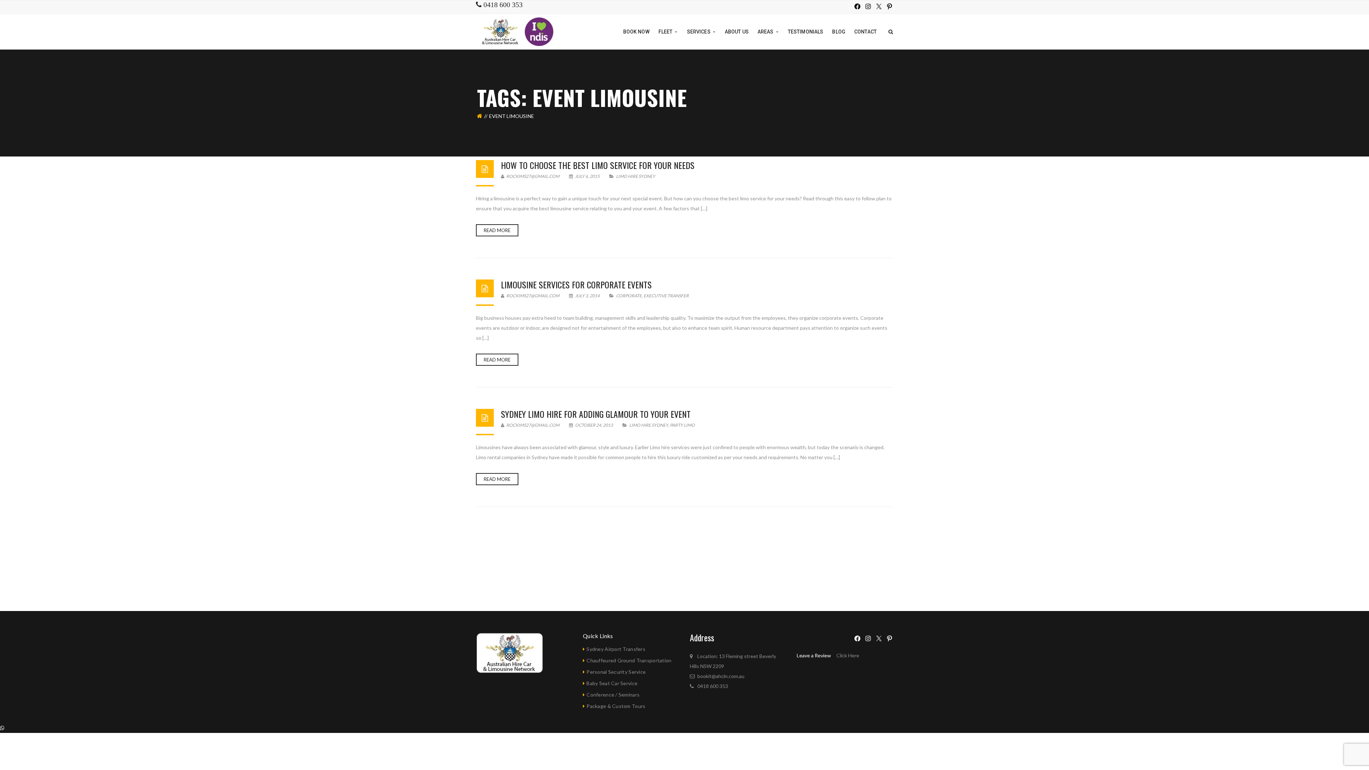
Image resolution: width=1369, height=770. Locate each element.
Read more (497, 230)
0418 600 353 (712, 686)
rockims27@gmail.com (532, 176)
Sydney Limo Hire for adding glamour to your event (596, 413)
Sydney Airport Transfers (615, 649)
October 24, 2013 (594, 425)
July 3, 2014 (587, 295)
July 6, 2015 (587, 176)
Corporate (629, 295)
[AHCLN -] (501, 31)
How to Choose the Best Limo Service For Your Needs (597, 165)
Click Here (847, 655)
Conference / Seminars (613, 695)
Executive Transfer (666, 295)
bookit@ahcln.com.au (720, 676)
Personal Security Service (616, 672)
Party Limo (682, 425)
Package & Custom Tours (615, 706)
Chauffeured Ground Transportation (628, 660)
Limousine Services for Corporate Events (576, 284)
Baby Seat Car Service (611, 683)
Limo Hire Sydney (635, 176)
